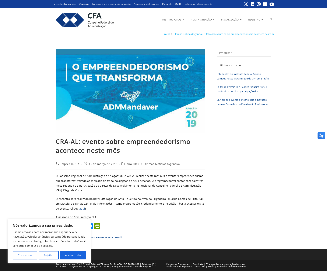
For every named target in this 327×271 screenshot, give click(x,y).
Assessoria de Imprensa (146, 3)
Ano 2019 (133, 164)
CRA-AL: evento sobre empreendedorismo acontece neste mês (241, 34)
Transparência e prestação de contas (111, 3)
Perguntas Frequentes (64, 3)
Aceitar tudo (73, 255)
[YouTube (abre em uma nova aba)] (271, 4)
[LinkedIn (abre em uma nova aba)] (265, 4)
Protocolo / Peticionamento (198, 3)
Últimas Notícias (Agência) (162, 164)
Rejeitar (49, 255)
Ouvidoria (84, 3)
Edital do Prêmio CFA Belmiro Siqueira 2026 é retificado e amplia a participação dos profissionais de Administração (242, 89)
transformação (114, 237)
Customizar (25, 255)
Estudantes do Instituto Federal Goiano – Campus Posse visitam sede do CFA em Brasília (243, 76)
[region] (49, 241)
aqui (82, 208)
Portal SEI (167, 3)
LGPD (178, 3)
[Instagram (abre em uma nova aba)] (259, 4)
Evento (100, 237)
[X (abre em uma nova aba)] (246, 4)
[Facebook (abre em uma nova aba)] (253, 4)
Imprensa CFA (70, 164)
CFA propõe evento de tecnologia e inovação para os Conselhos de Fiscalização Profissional (242, 102)
